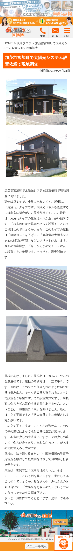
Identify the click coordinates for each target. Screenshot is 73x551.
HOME (8, 43)
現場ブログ (24, 43)
